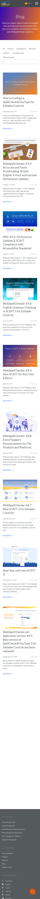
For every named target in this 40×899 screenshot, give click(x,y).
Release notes (7, 867)
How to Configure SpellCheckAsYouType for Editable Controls (18, 101)
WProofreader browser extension (13, 829)
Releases (32, 49)
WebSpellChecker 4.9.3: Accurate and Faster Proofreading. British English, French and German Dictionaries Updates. (20, 171)
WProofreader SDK (8, 822)
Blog (3, 864)
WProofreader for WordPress (12, 833)
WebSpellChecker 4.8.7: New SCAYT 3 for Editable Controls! (19, 509)
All (4, 49)
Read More (7, 128)
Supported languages (9, 840)
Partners (5, 857)
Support (6, 53)
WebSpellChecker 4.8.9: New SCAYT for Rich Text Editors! (18, 374)
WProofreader (8, 57)
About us (5, 860)
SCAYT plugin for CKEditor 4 (11, 836)
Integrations (21, 49)
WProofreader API (8, 826)
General (10, 49)
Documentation (7, 853)
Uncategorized (18, 53)
